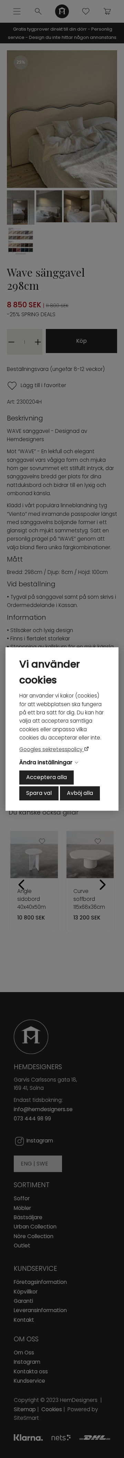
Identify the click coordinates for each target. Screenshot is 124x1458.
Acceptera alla (46, 777)
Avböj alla (80, 793)
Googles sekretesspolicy (51, 749)
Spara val (39, 793)
